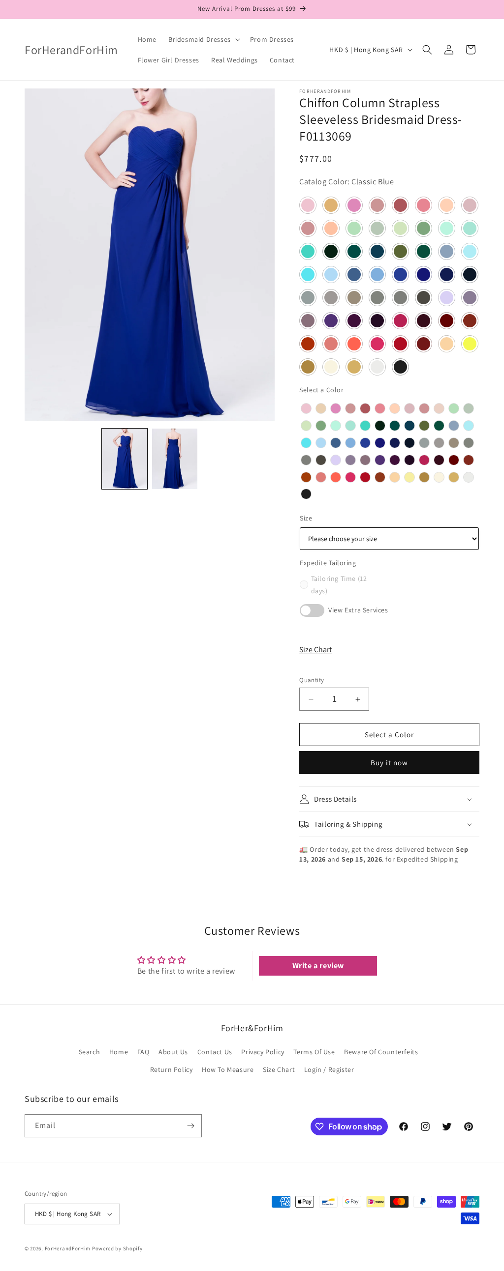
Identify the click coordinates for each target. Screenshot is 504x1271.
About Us (173, 1051)
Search (89, 1051)
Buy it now (389, 762)
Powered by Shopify (117, 1248)
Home (118, 1051)
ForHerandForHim (68, 1248)
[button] (203, 39)
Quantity (311, 680)
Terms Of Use (314, 1051)
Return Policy (171, 1069)
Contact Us (214, 1051)
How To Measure (227, 1069)
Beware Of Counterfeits (381, 1051)
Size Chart (315, 649)
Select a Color (321, 389)
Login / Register (329, 1069)
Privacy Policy (262, 1051)
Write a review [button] (318, 965)
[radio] (306, 408)
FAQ (143, 1051)
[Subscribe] (190, 1125)
